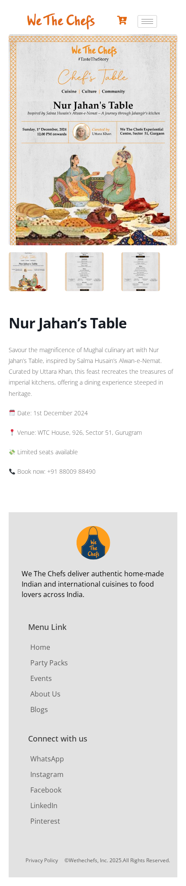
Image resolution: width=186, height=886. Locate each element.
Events (41, 678)
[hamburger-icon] (147, 21)
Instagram (47, 774)
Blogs (39, 709)
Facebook (45, 790)
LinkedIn (44, 805)
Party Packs (49, 663)
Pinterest (45, 821)
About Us (45, 694)
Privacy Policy (42, 860)
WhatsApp (47, 759)
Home (40, 647)
